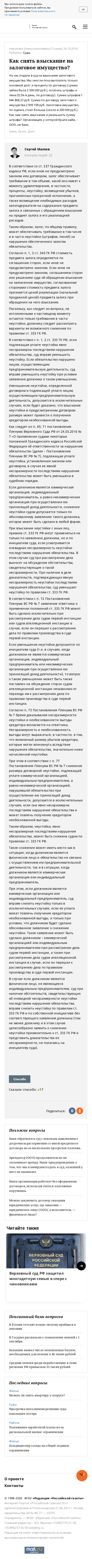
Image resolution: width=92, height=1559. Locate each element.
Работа (14, 1423)
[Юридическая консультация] (15, 26)
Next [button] (81, 1266)
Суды (27, 53)
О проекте (14, 1478)
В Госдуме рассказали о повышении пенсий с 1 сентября (44, 1339)
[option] (46, 1267)
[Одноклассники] (79, 1110)
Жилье (14, 1391)
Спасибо (19, 1079)
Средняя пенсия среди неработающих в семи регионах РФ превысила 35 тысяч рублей (43, 1365)
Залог (22, 131)
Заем (13, 131)
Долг (31, 131)
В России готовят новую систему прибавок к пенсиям (42, 1327)
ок (83, 9)
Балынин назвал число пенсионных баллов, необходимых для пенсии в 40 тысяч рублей (42, 1352)
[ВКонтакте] (72, 1110)
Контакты (14, 1485)
